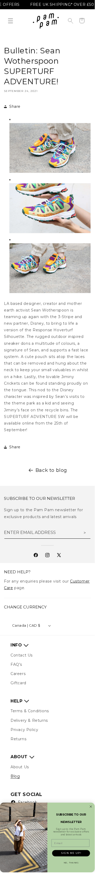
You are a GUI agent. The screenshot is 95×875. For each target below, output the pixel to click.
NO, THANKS (71, 863)
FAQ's (16, 664)
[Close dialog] (90, 806)
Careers (18, 673)
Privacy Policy (24, 729)
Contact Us (22, 655)
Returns (18, 739)
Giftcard (18, 683)
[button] (10, 21)
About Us (20, 767)
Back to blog (51, 470)
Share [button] (15, 106)
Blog (15, 776)
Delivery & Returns (29, 720)
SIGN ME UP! (71, 852)
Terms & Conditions (30, 711)
